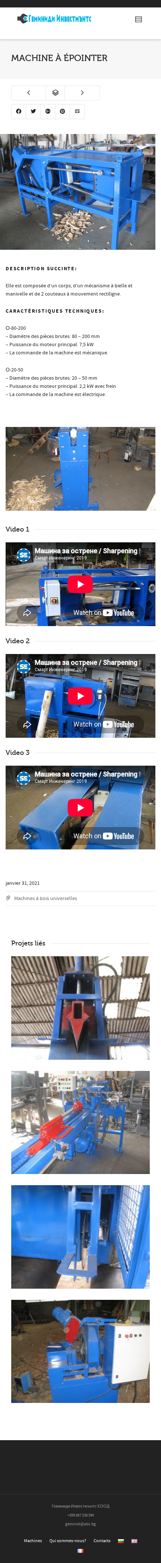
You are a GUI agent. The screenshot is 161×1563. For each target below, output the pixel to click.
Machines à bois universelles (45, 898)
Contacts (102, 1541)
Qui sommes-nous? (67, 1541)
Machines (33, 1541)
